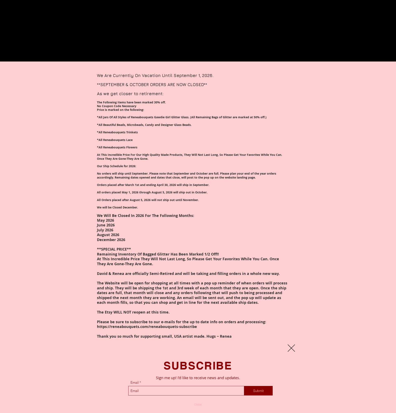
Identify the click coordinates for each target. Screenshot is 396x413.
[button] (291, 348)
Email (135, 382)
